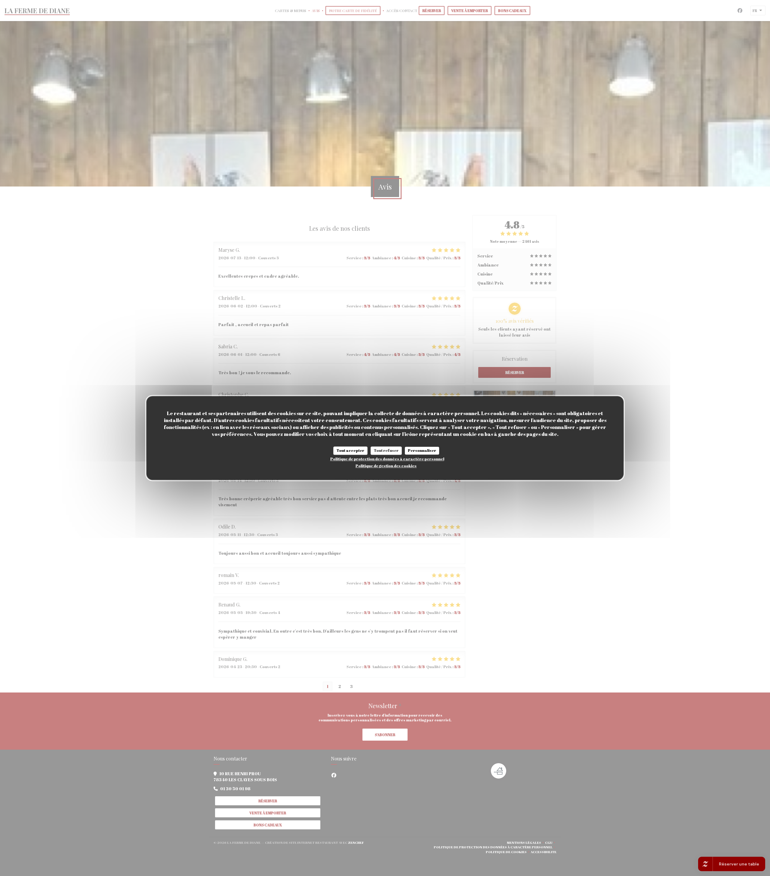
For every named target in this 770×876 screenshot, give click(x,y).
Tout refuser (386, 450)
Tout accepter (350, 450)
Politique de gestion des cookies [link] (386, 465)
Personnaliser (422, 450)
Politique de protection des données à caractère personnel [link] (387, 458)
